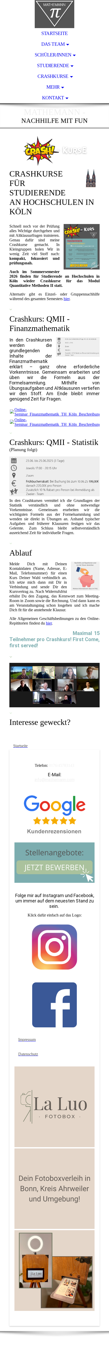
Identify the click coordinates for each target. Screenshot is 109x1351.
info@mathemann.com (55, 779)
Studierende (53, 65)
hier (66, 299)
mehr (53, 87)
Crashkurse (53, 76)
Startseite (54, 33)
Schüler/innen (53, 54)
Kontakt (53, 97)
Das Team (53, 44)
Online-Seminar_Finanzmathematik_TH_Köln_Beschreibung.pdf (60, 411)
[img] (54, 14)
